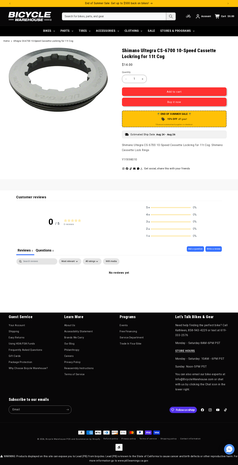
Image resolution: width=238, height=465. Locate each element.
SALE (151, 30)
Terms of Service (74, 374)
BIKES (47, 30)
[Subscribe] (67, 410)
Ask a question (195, 249)
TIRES (83, 30)
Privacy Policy (72, 362)
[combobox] (114, 16)
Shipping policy (168, 439)
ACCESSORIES (106, 30)
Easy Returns (16, 337)
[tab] (44, 250)
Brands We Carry (74, 337)
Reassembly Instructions (79, 368)
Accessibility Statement (78, 331)
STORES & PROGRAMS (175, 30)
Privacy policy (128, 439)
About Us (69, 325)
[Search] (171, 16)
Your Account (17, 325)
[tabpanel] (119, 284)
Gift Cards (15, 356)
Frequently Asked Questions (25, 349)
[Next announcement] (228, 3)
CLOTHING (132, 30)
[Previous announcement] (10, 3)
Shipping (14, 331)
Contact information (190, 439)
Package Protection (20, 362)
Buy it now (174, 102)
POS (68, 439)
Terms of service (148, 439)
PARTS (65, 30)
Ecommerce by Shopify (88, 439)
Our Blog (69, 343)
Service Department (132, 337)
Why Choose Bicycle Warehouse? (28, 368)
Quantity (126, 72)
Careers (69, 356)
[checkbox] (111, 261)
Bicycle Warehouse (56, 439)
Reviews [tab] (25, 250)
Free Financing (128, 331)
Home (6, 41)
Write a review (213, 249)
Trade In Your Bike (130, 343)
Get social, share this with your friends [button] (167, 168)
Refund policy (110, 439)
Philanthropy (71, 349)
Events (124, 325)
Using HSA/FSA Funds (22, 343)
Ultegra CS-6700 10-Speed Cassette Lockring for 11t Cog (43, 41)
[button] (171, 207)
